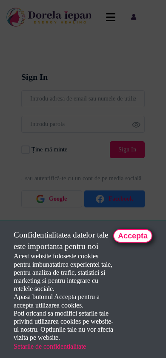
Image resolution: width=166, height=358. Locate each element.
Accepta (133, 236)
